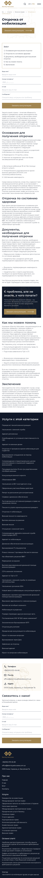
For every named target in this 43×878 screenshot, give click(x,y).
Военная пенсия (8, 525)
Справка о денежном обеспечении (15, 497)
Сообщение (6, 94)
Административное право (11, 828)
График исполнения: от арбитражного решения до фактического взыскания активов (21, 854)
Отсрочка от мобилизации (12, 512)
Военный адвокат (8, 648)
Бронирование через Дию (12, 640)
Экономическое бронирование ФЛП (15, 623)
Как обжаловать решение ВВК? (13, 557)
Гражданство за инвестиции (12, 798)
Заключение (10, 65)
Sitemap (5, 872)
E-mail (4, 86)
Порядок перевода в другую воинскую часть (18, 614)
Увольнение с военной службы (13, 430)
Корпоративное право (10, 820)
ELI (3, 12)
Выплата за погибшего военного (14, 605)
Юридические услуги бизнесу (13, 811)
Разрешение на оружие (11, 561)
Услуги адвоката (8, 817)
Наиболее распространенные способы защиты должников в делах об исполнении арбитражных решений (20, 844)
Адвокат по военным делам (12, 444)
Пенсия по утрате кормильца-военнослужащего (20, 507)
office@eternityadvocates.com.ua (17, 679)
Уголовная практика (9, 830)
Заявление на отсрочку (10, 644)
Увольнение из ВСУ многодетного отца (16, 484)
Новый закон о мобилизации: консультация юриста (21, 590)
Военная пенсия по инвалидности (14, 516)
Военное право (20, 12)
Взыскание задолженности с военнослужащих (19, 601)
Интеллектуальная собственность (14, 822)
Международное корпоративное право (16, 809)
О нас (4, 783)
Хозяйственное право (10, 825)
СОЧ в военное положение (12, 571)
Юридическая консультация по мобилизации (19, 631)
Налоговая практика (9, 806)
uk (29, 4)
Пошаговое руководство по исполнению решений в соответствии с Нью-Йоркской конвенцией (21, 859)
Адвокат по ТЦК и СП (10, 576)
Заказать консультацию (14, 30)
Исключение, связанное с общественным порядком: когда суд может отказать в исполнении (21, 850)
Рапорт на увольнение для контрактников (17, 493)
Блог (4, 786)
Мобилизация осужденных (12, 610)
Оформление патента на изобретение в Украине (20, 803)
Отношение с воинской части (13, 529)
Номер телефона (8, 79)
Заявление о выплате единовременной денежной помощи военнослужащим (20, 596)
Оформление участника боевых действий (17, 488)
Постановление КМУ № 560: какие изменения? (19, 618)
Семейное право (8, 814)
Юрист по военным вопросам (13, 635)
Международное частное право (13, 801)
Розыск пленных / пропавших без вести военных (20, 552)
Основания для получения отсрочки (19, 51)
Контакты (5, 789)
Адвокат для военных (10, 434)
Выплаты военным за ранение (13, 520)
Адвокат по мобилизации (11, 539)
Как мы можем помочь (14, 62)
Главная (5, 780)
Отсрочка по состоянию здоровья (18, 54)
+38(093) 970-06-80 (12, 670)
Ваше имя (5, 71)
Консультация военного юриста (14, 475)
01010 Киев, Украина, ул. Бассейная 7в (19, 688)
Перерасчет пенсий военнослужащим (16, 425)
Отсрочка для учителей (10, 627)
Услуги (9, 12)
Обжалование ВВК (9, 480)
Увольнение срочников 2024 (12, 586)
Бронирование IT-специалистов (14, 548)
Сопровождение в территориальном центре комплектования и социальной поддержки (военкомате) (18, 463)
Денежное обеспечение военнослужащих (17, 544)
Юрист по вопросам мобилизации (15, 653)
